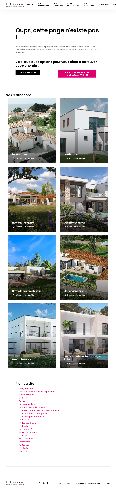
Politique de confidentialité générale (37, 391)
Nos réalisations (89, 5)
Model (25, 426)
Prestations (104, 5)
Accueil (30, 5)
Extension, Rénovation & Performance (40, 410)
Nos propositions (43, 5)
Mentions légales (27, 394)
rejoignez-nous (26, 388)
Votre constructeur (73, 5)
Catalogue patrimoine (33, 416)
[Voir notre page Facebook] (39, 483)
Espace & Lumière (31, 423)
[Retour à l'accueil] (15, 5)
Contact (26, 435)
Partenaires (24, 445)
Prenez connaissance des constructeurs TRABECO (77, 73)
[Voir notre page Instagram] (43, 483)
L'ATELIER (26, 419)
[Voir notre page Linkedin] (48, 483)
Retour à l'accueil (27, 72)
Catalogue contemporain (35, 413)
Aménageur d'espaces (33, 407)
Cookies (23, 397)
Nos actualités (58, 5)
